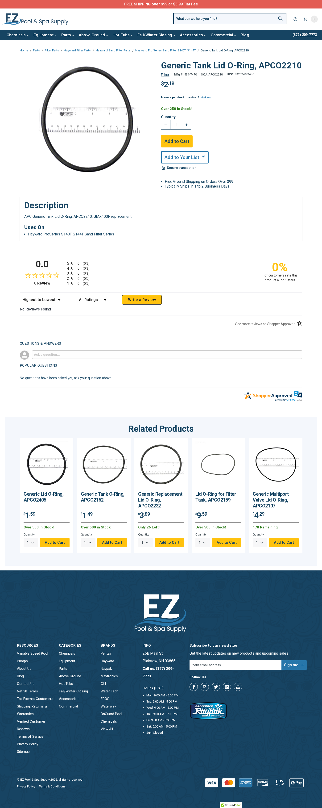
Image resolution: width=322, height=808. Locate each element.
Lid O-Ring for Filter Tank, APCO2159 (215, 497)
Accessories (191, 35)
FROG (105, 699)
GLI (103, 684)
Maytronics (109, 676)
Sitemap (23, 751)
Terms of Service (30, 736)
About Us (24, 668)
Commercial (222, 35)
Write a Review (142, 299)
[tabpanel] (46, 495)
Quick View (47, 466)
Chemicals (16, 35)
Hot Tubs (121, 35)
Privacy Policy (27, 744)
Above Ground (92, 35)
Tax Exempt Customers (35, 699)
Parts (66, 35)
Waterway (108, 706)
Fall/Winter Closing (154, 35)
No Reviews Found (35, 309)
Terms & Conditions (52, 786)
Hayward (107, 661)
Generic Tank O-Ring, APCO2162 (102, 497)
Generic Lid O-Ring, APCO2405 (43, 497)
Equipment (43, 35)
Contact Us (25, 684)
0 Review (49, 283)
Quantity (168, 117)
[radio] (161, 263)
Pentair (106, 653)
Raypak (106, 668)
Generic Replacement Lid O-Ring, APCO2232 (160, 500)
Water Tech (109, 691)
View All (107, 729)
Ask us (206, 97)
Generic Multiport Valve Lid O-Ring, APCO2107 (271, 500)
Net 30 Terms (27, 691)
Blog (245, 35)
